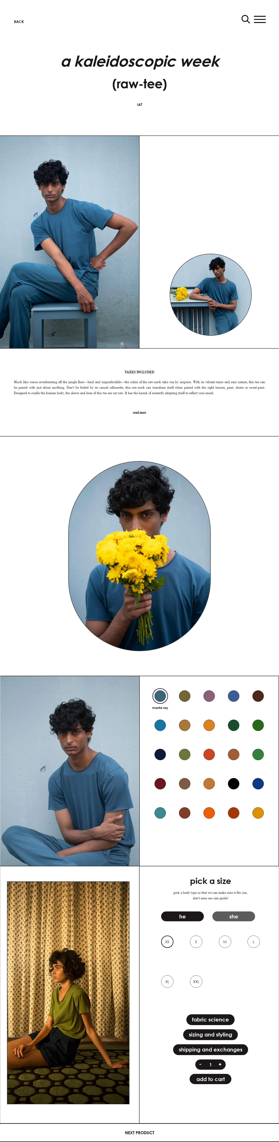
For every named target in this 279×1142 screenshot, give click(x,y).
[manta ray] (160, 696)
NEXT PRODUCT (139, 1132)
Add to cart (210, 1079)
